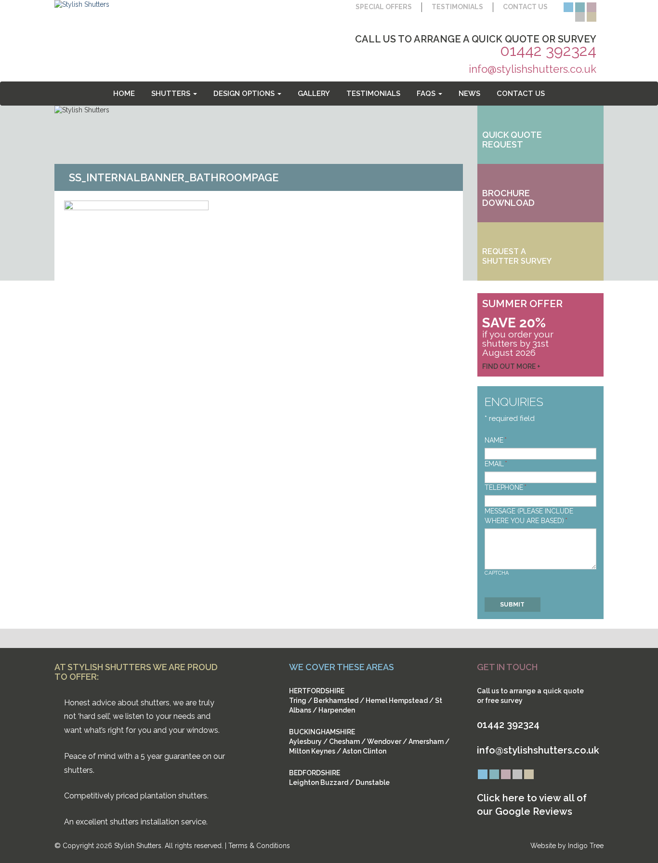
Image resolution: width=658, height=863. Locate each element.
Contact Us (525, 7)
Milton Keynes (312, 751)
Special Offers (383, 7)
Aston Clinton (364, 751)
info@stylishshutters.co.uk (532, 69)
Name (496, 440)
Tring (297, 700)
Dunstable (372, 782)
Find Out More (509, 366)
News (469, 93)
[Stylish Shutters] (81, 4)
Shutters (171, 93)
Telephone (505, 487)
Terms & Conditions (259, 846)
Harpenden (336, 710)
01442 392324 (548, 50)
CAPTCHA (497, 573)
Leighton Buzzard (318, 782)
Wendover (384, 741)
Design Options (244, 93)
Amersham (426, 741)
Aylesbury (305, 741)
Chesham (344, 741)
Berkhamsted (336, 700)
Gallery (314, 93)
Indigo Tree (586, 846)
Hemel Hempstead (397, 700)
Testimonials (457, 7)
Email (496, 464)
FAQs (427, 93)
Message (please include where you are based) (529, 516)
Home (124, 93)
